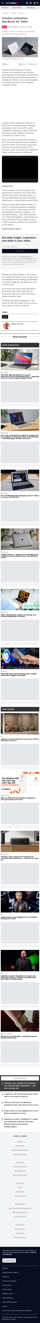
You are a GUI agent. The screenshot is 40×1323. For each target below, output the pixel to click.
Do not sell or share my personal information (17, 1310)
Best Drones (20, 1233)
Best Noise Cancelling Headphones (20, 1208)
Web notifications (8, 1298)
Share (6, 64)
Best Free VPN (20, 1146)
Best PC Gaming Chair (20, 1175)
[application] (20, 168)
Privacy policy (6, 1285)
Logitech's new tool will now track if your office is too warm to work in (21, 1095)
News (4, 27)
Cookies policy (6, 1289)
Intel (4, 217)
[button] (37, 3)
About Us (5, 1268)
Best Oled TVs (20, 1191)
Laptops (13, 13)
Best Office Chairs (20, 1216)
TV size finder (16, 8)
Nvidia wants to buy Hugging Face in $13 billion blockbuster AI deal (21, 1112)
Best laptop (31, 8)
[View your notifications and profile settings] (27, 3)
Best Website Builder (20, 1154)
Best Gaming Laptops (20, 1166)
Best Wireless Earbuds (20, 1212)
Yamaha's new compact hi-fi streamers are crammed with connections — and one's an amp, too (20, 1085)
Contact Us (5, 1277)
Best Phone (20, 1183)
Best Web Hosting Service (20, 1150)
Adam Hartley (14, 27)
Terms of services (25, 256)
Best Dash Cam (20, 1229)
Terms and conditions (9, 1281)
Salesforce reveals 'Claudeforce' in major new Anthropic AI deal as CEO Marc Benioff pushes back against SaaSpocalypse (21, 1123)
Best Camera (20, 1225)
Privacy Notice (27, 258)
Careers (4, 1306)
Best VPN (20, 1141)
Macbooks (22, 13)
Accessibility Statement (9, 1302)
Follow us (23, 64)
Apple (18, 82)
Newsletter (34, 64)
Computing (5, 13)
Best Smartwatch (20, 1196)
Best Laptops (20, 1162)
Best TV (20, 1187)
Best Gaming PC (20, 1171)
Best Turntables (20, 1204)
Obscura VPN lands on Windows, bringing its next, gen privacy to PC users (21, 1103)
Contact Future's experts (10, 1272)
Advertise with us (8, 1294)
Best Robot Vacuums (20, 1237)
